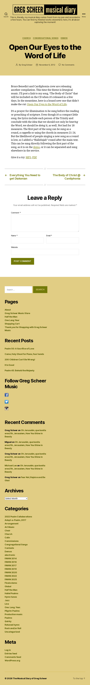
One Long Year (12, 320)
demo (36, 147)
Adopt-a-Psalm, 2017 (15, 520)
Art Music (9, 527)
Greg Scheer (27, 65)
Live (7, 604)
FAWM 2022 (11, 576)
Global (8, 586)
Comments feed (13, 657)
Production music (13, 614)
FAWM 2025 (11, 579)
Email (49, 236)
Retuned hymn (12, 625)
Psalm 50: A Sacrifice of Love (19, 348)
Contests (9, 548)
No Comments (68, 65)
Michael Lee (11, 465)
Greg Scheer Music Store (17, 313)
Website (14, 247)
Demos (64, 38)
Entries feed (11, 653)
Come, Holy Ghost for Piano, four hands (24, 354)
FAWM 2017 (11, 565)
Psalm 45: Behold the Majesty (19, 370)
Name (14, 236)
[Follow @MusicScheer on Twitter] (26, 402)
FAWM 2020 (11, 572)
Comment (16, 213)
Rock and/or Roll (13, 628)
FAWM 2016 (11, 562)
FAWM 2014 (11, 558)
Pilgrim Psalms (12, 611)
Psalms (8, 618)
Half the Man (11, 317)
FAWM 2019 (11, 569)
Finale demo (11, 583)
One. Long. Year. (13, 607)
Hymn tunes (11, 597)
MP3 (28, 157)
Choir (7, 530)
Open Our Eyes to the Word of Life (47, 104)
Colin (7, 537)
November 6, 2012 (47, 65)
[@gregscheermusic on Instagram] (26, 408)
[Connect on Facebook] (26, 395)
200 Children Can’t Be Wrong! (20, 359)
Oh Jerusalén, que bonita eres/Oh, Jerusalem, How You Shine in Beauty (25, 433)
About (8, 310)
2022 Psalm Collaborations (18, 516)
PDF (34, 157)
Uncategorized (12, 632)
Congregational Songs (45, 38)
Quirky (8, 621)
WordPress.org (12, 660)
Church (26, 38)
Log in (8, 650)
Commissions (12, 541)
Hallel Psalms (11, 593)
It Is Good (9, 365)
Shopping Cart (12, 323)
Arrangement (11, 523)
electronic (10, 555)
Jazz (7, 600)
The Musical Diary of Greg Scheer (30, 678)
